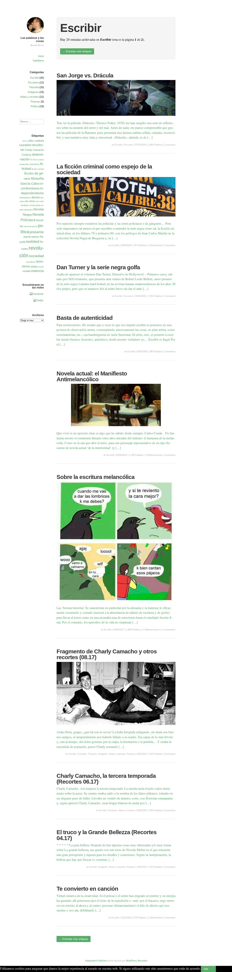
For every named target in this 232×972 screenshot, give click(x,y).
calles (30, 140)
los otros (30, 201)
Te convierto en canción (87, 888)
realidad (32, 241)
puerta (27, 236)
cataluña (39, 140)
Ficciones (128, 144)
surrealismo (30, 262)
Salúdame (38, 60)
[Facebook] (36, 293)
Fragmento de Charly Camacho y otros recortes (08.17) (107, 654)
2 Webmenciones (153, 455)
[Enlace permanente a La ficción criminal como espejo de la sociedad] (116, 218)
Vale (205, 968)
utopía (34, 266)
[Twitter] (38, 300)
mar (37, 201)
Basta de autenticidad (85, 318)
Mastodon (142, 960)
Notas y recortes (117, 754)
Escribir (118, 144)
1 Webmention (155, 245)
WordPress (131, 960)
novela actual (35, 205)
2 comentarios (168, 629)
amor (24, 141)
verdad (26, 271)
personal (27, 226)
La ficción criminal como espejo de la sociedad (104, 169)
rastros (35, 236)
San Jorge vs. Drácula (85, 75)
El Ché (33, 160)
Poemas (131, 754)
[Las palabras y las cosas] (35, 33)
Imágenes (103, 754)
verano (41, 267)
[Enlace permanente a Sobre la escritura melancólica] (116, 603)
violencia (37, 271)
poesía (34, 226)
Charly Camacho (34, 149)
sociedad (36, 256)
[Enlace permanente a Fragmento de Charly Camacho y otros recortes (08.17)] (116, 727)
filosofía (37, 178)
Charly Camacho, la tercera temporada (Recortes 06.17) (106, 779)
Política (35, 106)
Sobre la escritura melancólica (96, 477)
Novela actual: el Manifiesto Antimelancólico (92, 376)
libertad (36, 197)
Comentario (169, 144)
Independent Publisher (96, 960)
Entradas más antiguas (77, 51)
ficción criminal (38, 169)
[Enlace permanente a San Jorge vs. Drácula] (116, 118)
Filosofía (92, 754)
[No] (213, 969)
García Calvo (30, 183)
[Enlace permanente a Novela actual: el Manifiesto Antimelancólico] (116, 428)
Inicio (41, 56)
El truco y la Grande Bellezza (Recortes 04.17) (107, 835)
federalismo (34, 164)
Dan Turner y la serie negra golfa (98, 267)
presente (37, 232)
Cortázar (26, 154)
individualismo (25, 198)
